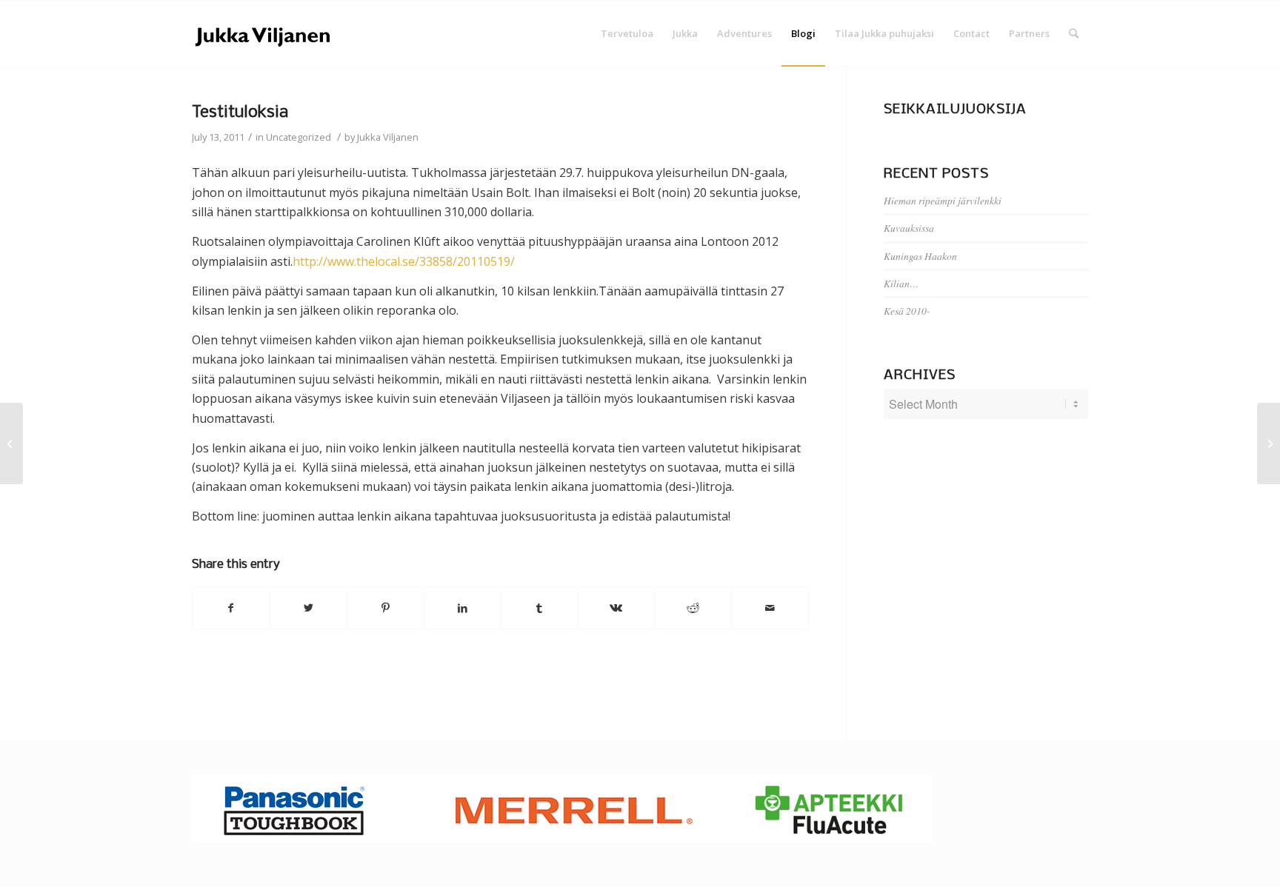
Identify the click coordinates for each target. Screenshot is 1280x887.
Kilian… (901, 283)
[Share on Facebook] (231, 608)
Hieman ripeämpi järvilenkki (942, 200)
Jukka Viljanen (388, 137)
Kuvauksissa (909, 228)
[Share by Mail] (770, 608)
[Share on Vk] (617, 608)
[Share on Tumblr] (539, 608)
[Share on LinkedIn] (462, 608)
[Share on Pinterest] (385, 608)
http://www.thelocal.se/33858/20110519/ (404, 261)
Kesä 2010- (907, 311)
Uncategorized (298, 137)
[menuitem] (627, 33)
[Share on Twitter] (308, 608)
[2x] (11, 443)
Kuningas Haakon (920, 256)
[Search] (1073, 33)
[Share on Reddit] (693, 608)
